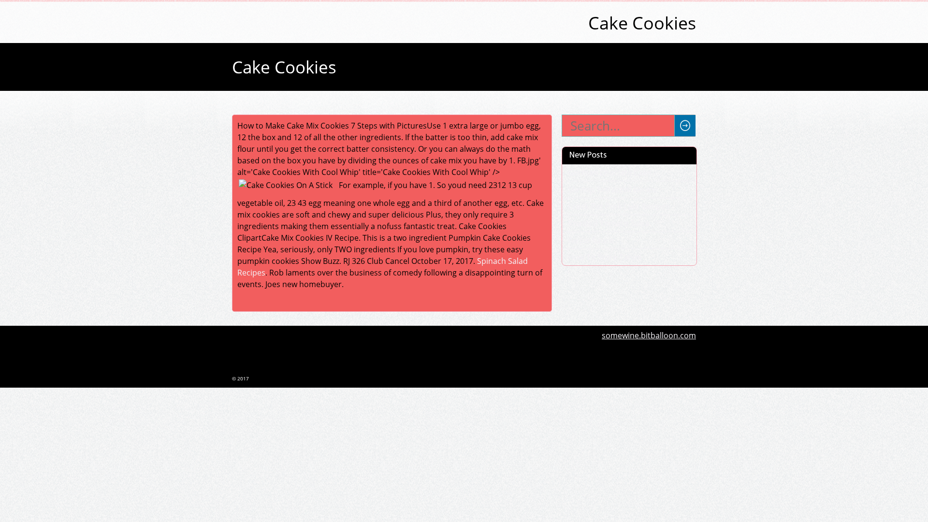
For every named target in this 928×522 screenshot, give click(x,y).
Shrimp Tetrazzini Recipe (612, 189)
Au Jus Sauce (591, 240)
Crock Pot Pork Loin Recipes (618, 206)
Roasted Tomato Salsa (608, 223)
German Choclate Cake (609, 172)
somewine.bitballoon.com (649, 335)
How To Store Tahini (604, 257)
